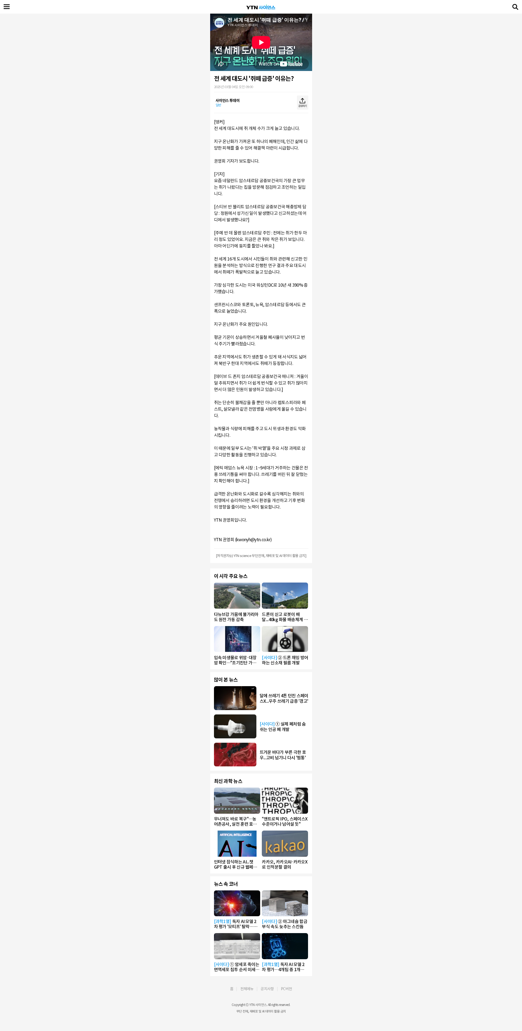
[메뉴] (7, 7)
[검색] (515, 7)
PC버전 (286, 988)
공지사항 (267, 988)
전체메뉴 (247, 988)
